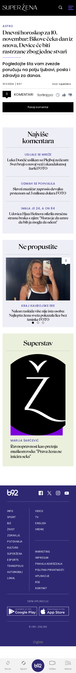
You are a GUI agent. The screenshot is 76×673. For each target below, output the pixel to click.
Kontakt (41, 588)
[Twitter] (49, 493)
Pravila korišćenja (48, 564)
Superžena (14, 553)
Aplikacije (42, 576)
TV (36, 517)
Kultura (12, 547)
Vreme (39, 529)
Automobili (15, 572)
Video (39, 511)
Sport (11, 517)
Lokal (11, 578)
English (40, 523)
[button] (32, 323)
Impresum (41, 557)
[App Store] (54, 611)
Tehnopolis (15, 566)
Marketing (42, 551)
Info (10, 511)
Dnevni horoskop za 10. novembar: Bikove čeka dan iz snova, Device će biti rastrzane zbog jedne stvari (38, 42)
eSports (13, 560)
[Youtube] (67, 493)
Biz (9, 523)
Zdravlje (13, 535)
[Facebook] (41, 493)
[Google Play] (22, 611)
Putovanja (14, 541)
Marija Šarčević (25, 441)
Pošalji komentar (38, 107)
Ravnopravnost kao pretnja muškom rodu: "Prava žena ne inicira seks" (36, 451)
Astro (8, 26)
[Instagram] (58, 493)
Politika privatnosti (49, 570)
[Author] (38, 394)
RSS (37, 582)
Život (11, 529)
